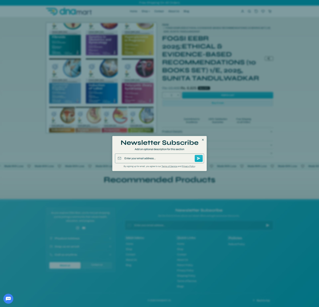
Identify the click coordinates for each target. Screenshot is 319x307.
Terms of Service (169, 166)
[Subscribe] (199, 158)
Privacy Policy (188, 166)
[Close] (202, 139)
